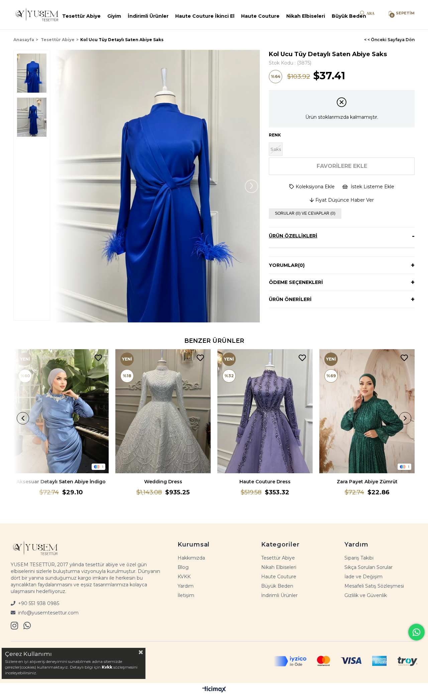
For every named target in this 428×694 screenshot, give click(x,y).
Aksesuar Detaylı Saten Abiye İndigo (61, 482)
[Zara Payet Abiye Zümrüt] (367, 411)
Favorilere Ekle (98, 358)
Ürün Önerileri (290, 299)
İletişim (186, 595)
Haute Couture (260, 16)
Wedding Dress (163, 482)
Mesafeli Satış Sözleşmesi (374, 586)
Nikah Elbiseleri (305, 16)
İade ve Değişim (363, 577)
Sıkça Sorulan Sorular (368, 567)
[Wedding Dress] (163, 411)
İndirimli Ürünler (148, 16)
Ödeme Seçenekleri (296, 282)
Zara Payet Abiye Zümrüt (367, 482)
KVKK (184, 577)
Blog (183, 567)
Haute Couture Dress (265, 482)
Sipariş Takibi (358, 558)
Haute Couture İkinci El (204, 16)
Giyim (114, 16)
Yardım (186, 586)
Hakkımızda (191, 558)
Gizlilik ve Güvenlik (365, 595)
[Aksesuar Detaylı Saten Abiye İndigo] (61, 411)
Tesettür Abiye (81, 16)
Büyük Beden (349, 16)
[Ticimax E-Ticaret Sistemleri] (214, 689)
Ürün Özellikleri (293, 236)
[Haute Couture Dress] (265, 411)
